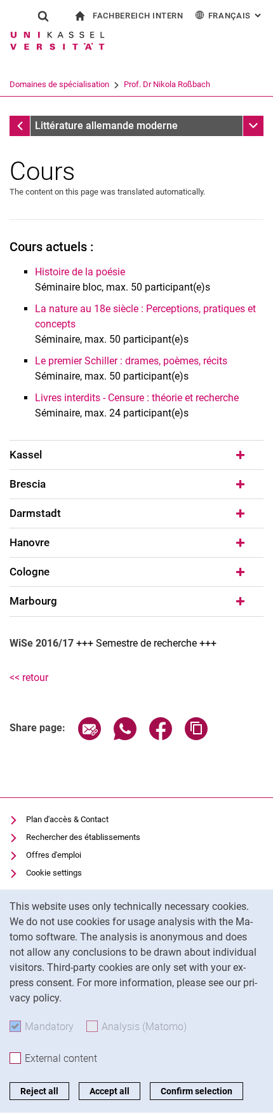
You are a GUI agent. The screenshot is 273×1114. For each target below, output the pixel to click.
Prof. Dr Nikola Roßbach (167, 84)
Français (235, 15)
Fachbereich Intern (138, 15)
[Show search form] (43, 16)
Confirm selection (196, 1091)
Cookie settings (54, 872)
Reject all (39, 1091)
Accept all (110, 1091)
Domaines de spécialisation (59, 84)
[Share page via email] (89, 737)
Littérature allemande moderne (106, 126)
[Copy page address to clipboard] (196, 737)
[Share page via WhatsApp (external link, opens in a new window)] (125, 737)
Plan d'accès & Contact (67, 819)
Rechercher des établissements (83, 837)
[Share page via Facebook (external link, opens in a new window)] (160, 737)
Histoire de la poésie (80, 272)
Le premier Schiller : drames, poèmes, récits (131, 361)
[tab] (136, 455)
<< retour (29, 677)
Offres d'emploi (53, 855)
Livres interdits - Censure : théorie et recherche (137, 398)
